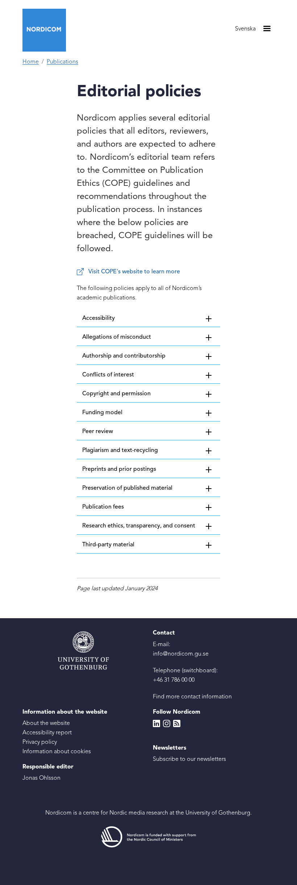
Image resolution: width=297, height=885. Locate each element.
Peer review (97, 432)
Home (30, 62)
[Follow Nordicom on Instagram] (166, 723)
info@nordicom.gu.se (181, 654)
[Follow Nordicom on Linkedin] (156, 723)
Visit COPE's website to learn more (134, 272)
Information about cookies (56, 752)
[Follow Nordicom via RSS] (176, 723)
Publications (62, 62)
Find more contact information (192, 697)
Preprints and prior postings (119, 469)
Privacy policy (39, 742)
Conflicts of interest (108, 375)
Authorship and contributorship (124, 356)
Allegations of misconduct (116, 337)
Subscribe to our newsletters (189, 759)
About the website (46, 723)
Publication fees (103, 507)
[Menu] (267, 29)
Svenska (245, 29)
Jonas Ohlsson (41, 778)
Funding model (102, 413)
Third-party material (108, 545)
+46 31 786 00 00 (173, 680)
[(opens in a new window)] (148, 837)
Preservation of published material (127, 488)
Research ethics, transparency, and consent (138, 526)
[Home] (47, 30)
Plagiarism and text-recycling (120, 450)
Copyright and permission (116, 394)
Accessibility (98, 318)
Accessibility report (47, 733)
